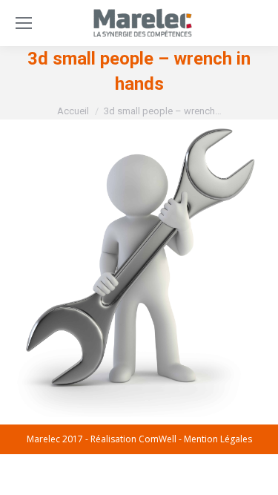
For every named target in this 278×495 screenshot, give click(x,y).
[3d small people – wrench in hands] (139, 268)
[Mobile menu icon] (24, 23)
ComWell (157, 439)
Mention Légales (218, 439)
